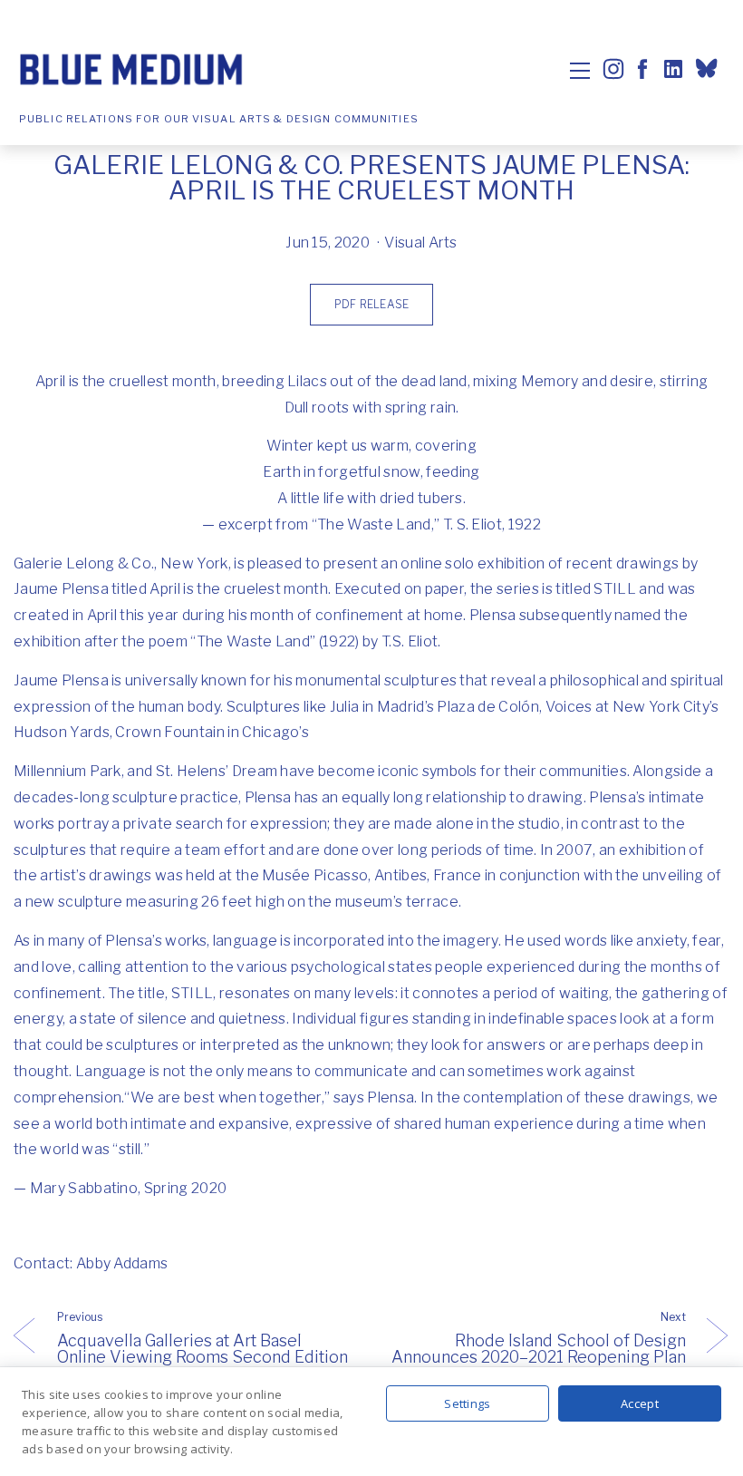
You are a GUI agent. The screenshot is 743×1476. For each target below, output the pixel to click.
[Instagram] (613, 68)
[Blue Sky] (709, 70)
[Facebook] (642, 68)
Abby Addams (122, 1263)
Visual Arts (421, 242)
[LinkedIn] (671, 68)
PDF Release (371, 304)
